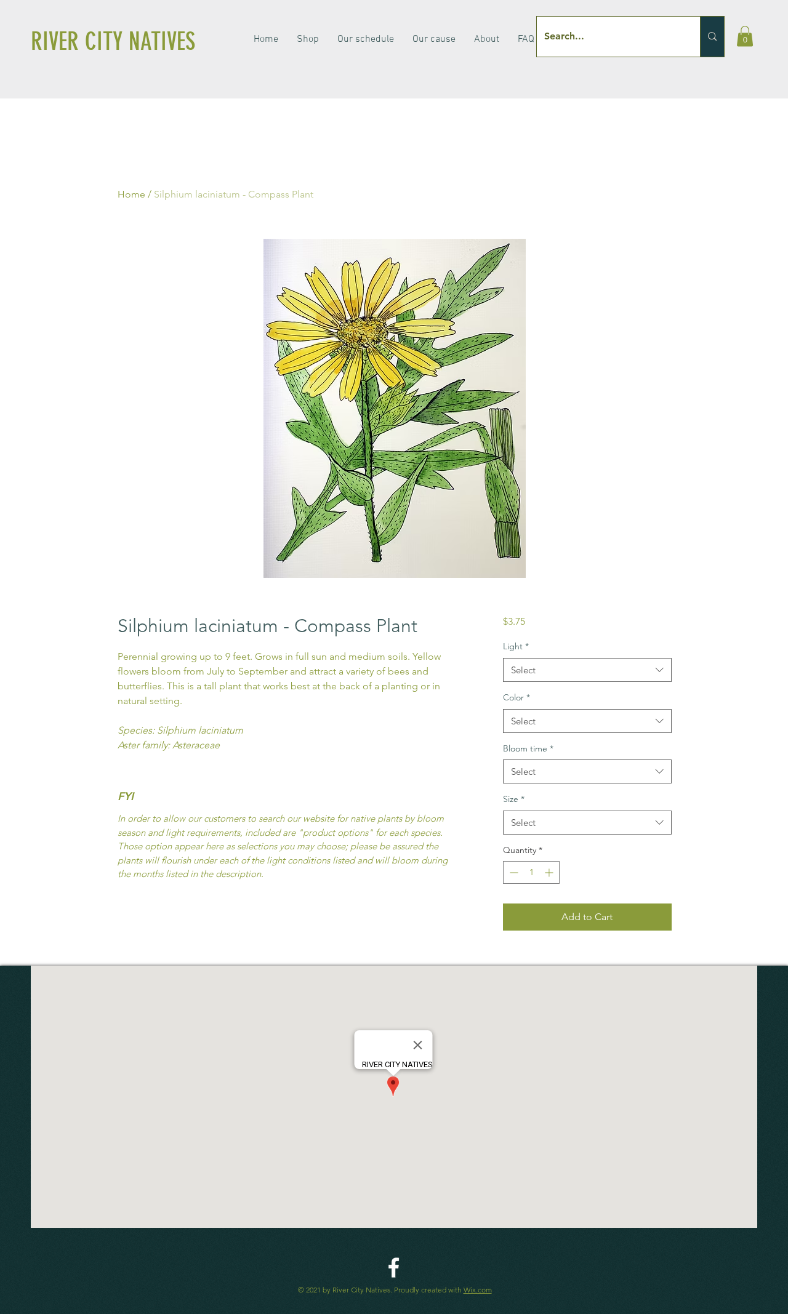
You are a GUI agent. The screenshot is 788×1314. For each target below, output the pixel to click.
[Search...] (712, 37)
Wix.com (478, 1289)
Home (131, 194)
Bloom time (528, 748)
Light (516, 646)
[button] (745, 36)
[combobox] (587, 670)
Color (516, 697)
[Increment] (550, 872)
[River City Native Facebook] (393, 1267)
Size (514, 798)
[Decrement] (512, 872)
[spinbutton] (531, 872)
